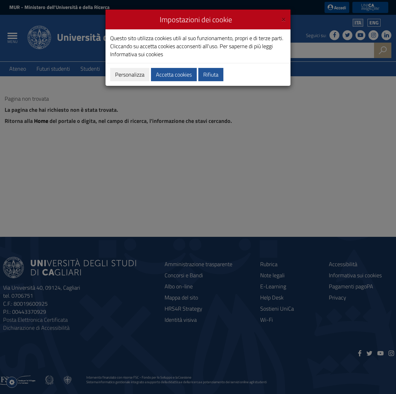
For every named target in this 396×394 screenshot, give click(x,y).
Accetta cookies (174, 74)
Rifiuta (210, 74)
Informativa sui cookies (136, 54)
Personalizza (129, 74)
